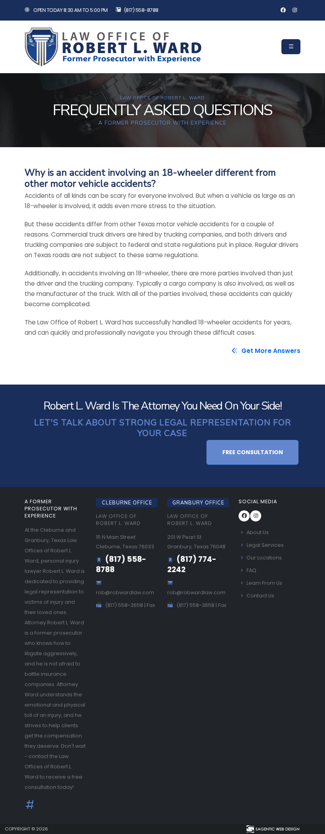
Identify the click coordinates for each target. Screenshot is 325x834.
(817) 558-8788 (141, 10)
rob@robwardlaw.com (125, 592)
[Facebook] (283, 10)
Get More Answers (270, 351)
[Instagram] (294, 10)
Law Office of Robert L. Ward (118, 520)
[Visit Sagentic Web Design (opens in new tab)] (272, 829)
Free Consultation (252, 452)
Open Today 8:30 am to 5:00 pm (70, 10)
